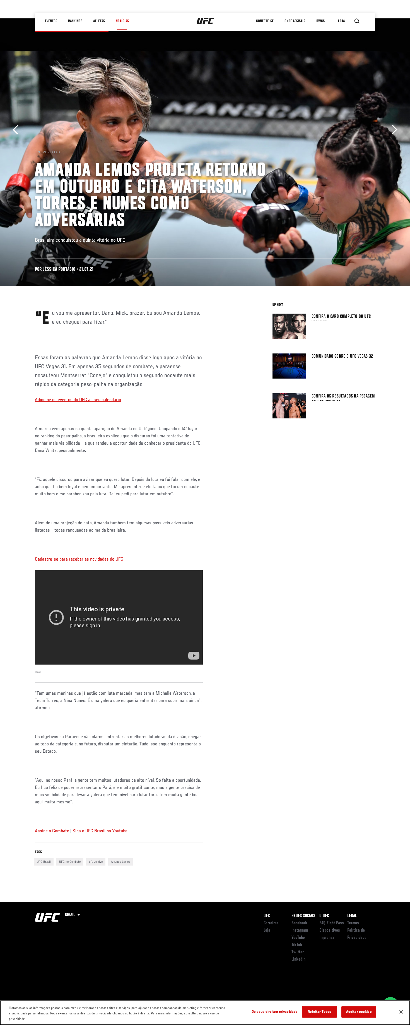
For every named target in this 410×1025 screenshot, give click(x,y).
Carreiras (271, 923)
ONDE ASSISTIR (294, 21)
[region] (205, 1012)
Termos (353, 923)
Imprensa (326, 937)
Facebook (299, 923)
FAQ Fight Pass (331, 923)
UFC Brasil (44, 862)
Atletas (99, 21)
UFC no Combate (70, 862)
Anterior (17, 130)
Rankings (75, 21)
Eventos (51, 21)
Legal (352, 916)
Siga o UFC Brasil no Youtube (99, 831)
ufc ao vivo (96, 862)
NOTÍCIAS (122, 21)
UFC (267, 916)
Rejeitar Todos (319, 1012)
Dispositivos (329, 930)
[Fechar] (401, 1012)
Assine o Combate (52, 831)
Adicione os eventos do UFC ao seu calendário (78, 400)
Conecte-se (265, 21)
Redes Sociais (303, 916)
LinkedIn (298, 959)
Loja (267, 930)
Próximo (392, 130)
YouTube (298, 937)
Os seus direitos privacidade (275, 1012)
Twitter (297, 952)
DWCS (320, 21)
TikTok (296, 945)
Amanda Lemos (120, 862)
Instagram (299, 930)
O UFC (324, 916)
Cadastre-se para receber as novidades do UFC (79, 559)
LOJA (341, 21)
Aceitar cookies (359, 1012)
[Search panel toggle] (357, 21)
